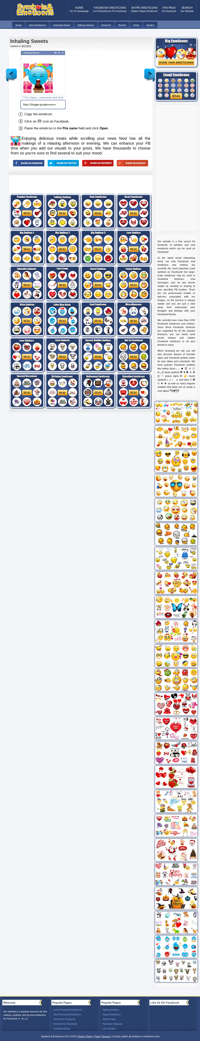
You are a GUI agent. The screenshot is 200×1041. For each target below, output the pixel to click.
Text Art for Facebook (64, 1019)
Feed (97, 1036)
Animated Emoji (61, 1028)
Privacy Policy (85, 1036)
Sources (106, 1036)
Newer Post (11, 72)
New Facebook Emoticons (67, 1014)
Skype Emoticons (111, 1014)
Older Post (150, 72)
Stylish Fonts (109, 1019)
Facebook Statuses (112, 1024)
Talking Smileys (110, 1009)
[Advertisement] (105, 78)
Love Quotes (109, 1028)
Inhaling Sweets (29, 41)
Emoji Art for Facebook (65, 1024)
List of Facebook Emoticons (67, 1009)
